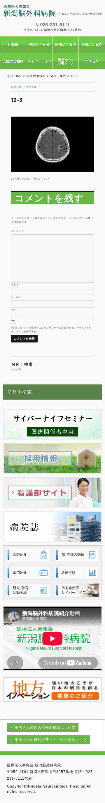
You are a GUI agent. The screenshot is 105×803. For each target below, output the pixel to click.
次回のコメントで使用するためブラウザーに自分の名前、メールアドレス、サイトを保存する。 (51, 329)
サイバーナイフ (39, 61)
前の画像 (16, 86)
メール (16, 297)
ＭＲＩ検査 (58, 76)
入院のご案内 (13, 61)
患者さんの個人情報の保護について (45, 727)
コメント (17, 230)
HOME (13, 45)
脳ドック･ (65, 61)
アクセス (92, 61)
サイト (15, 309)
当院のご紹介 (39, 45)
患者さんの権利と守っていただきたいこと (51, 740)
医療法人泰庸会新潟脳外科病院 (53, 10)
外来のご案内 (91, 45)
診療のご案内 (65, 45)
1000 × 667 (41, 178)
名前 (15, 284)
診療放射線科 (36, 76)
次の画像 (31, 86)
